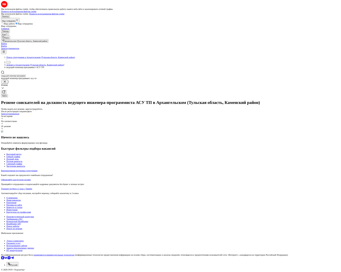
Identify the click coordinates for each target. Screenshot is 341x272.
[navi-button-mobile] (3, 52)
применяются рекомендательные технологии (53, 255)
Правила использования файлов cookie (46, 14)
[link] (5, 37)
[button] (4, 44)
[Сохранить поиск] (3, 92)
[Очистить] (5, 82)
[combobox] (13, 75)
